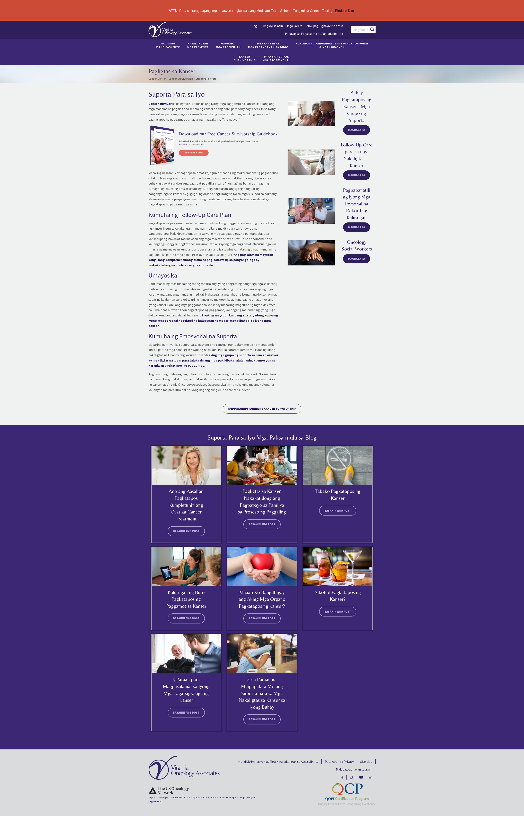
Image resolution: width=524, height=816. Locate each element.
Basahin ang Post (186, 531)
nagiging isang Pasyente (168, 45)
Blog (253, 26)
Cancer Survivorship (180, 78)
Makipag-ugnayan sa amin (325, 26)
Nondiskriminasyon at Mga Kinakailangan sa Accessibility (278, 761)
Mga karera (295, 26)
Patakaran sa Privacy (339, 761)
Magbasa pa (356, 130)
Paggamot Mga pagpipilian (228, 45)
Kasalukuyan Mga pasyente (198, 45)
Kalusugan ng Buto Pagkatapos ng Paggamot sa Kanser (186, 599)
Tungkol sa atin (272, 26)
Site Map (366, 761)
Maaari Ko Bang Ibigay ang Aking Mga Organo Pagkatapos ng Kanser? (262, 599)
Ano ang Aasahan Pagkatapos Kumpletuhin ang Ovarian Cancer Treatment (186, 504)
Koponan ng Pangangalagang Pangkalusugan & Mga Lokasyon (332, 45)
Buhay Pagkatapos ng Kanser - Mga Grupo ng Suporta (356, 106)
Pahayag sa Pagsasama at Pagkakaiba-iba (314, 34)
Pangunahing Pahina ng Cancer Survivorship (262, 408)
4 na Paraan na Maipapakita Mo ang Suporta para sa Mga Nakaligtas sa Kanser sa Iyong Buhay (262, 693)
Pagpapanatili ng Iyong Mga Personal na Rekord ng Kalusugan (356, 203)
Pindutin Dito (344, 10)
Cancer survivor (160, 104)
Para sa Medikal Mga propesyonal (276, 58)
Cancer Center (157, 78)
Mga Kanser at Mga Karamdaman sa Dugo (268, 45)
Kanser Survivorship (244, 58)
